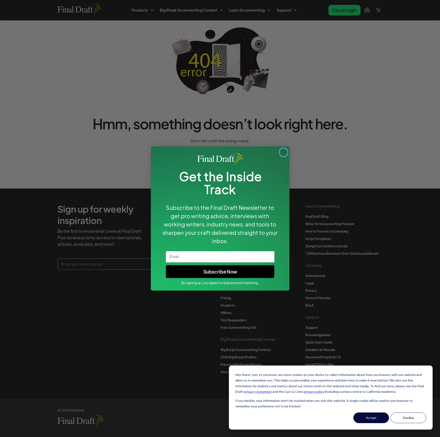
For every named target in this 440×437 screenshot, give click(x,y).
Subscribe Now (220, 271)
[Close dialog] (283, 152)
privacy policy (313, 392)
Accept (371, 418)
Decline (408, 418)
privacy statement (258, 392)
